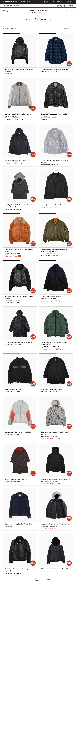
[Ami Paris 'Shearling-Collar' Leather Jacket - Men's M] (20, 277)
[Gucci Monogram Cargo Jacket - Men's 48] (20, 324)
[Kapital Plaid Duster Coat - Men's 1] (20, 460)
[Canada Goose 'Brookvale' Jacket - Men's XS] (56, 460)
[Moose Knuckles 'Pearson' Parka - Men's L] (56, 505)
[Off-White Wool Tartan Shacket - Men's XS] (56, 50)
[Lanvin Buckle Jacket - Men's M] (56, 277)
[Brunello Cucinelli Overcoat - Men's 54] (20, 141)
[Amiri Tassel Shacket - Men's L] (20, 371)
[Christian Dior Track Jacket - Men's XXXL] (20, 413)
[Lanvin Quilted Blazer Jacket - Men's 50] (56, 186)
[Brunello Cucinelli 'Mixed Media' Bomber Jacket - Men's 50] (20, 95)
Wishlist (16, 5)
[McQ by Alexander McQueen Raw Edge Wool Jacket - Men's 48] (20, 186)
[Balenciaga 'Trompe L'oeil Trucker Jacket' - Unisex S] (56, 95)
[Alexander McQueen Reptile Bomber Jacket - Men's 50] (20, 50)
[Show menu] (4, 11)
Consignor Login (7, 5)
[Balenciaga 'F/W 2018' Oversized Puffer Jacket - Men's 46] (56, 324)
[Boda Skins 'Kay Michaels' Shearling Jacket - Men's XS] (20, 550)
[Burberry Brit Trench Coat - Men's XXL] (56, 371)
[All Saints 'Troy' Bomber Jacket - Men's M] (56, 550)
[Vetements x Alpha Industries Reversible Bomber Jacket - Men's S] (56, 230)
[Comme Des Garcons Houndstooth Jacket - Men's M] (56, 141)
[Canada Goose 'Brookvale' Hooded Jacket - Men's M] (56, 413)
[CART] (72, 11)
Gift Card (70, 5)
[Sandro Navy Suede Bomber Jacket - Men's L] (20, 505)
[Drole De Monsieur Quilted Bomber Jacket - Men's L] (20, 230)
